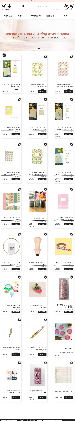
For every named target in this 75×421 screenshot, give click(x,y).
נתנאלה (68, 89)
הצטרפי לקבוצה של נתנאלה (9, 411)
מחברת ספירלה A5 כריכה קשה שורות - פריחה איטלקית (37, 173)
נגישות (15, 418)
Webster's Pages (15, 395)
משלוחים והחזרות (53, 418)
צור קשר (3, 418)
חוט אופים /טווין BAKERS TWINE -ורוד (65, 306)
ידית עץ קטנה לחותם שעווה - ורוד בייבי (37, 263)
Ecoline (42, 352)
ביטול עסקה (9, 418)
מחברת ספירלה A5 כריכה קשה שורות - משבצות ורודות (64, 218)
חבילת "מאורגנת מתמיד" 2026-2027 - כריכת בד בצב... (64, 128)
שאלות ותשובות (62, 418)
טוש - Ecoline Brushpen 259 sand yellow (38, 349)
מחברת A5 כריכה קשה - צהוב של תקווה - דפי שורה (11, 128)
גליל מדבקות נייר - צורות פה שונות (64, 263)
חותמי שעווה (69, 349)
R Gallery (16, 352)
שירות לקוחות (70, 418)
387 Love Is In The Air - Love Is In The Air (13, 392)
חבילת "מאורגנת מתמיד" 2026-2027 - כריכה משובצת (64, 173)
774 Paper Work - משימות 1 (64, 392)
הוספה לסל (68, 91)
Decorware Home (41, 221)
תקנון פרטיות (21, 418)
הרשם (39, 411)
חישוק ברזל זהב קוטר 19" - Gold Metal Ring (12, 263)
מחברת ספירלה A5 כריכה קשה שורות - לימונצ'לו (38, 86)
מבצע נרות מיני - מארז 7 (39, 218)
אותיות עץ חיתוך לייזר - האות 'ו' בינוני (11, 349)
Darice (17, 266)
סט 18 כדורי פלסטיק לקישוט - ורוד (37, 392)
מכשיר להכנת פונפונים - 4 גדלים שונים (12, 306)
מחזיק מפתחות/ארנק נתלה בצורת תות (38, 306)
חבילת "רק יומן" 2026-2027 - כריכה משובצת (11, 86)
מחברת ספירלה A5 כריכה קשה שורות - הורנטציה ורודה (64, 86)
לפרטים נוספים (60, 355)
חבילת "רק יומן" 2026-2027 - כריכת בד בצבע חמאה (37, 128)
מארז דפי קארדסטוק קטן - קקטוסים (12, 218)
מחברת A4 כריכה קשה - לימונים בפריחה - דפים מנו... (11, 173)
